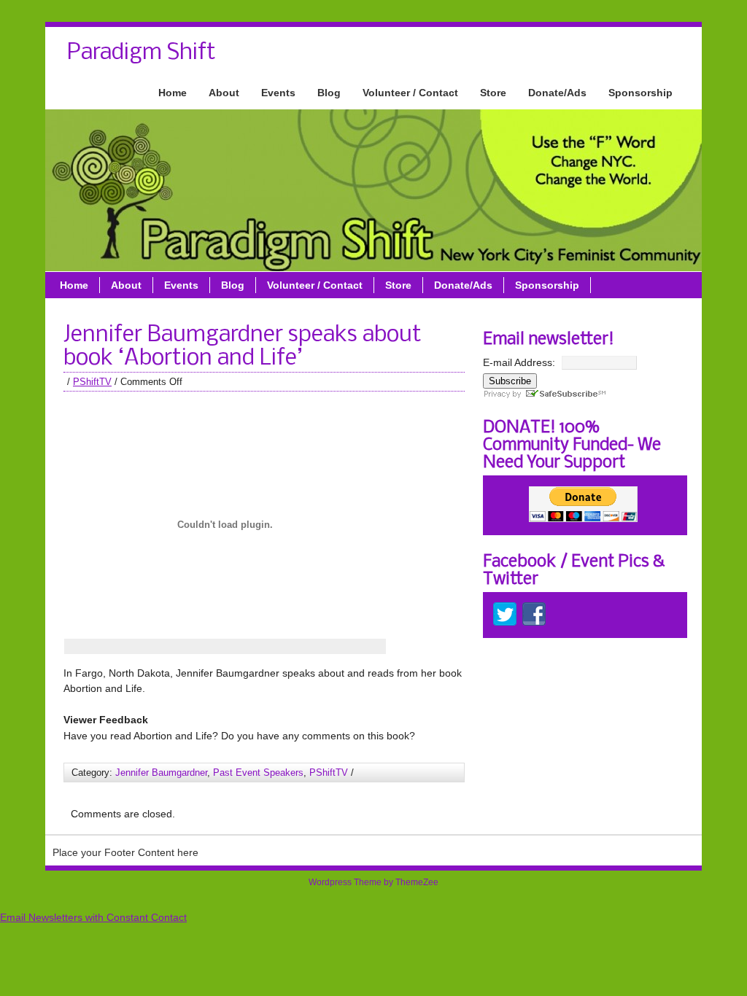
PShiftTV (92, 381)
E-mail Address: (519, 362)
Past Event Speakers (258, 772)
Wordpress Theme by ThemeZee (373, 882)
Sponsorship (640, 92)
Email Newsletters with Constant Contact (93, 917)
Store (493, 92)
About (224, 92)
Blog (329, 92)
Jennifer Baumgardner (161, 772)
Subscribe (510, 381)
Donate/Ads (557, 92)
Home (172, 92)
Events (278, 92)
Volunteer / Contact (410, 92)
